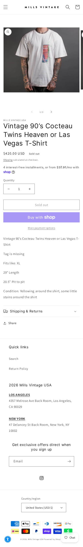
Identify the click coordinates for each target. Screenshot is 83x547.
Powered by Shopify (53, 539)
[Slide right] (51, 112)
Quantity (8, 180)
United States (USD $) (39, 508)
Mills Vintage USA (35, 539)
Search (14, 359)
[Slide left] (32, 112)
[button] (5, 7)
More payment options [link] (41, 228)
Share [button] (12, 323)
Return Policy (18, 369)
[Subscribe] (69, 461)
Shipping (8, 159)
